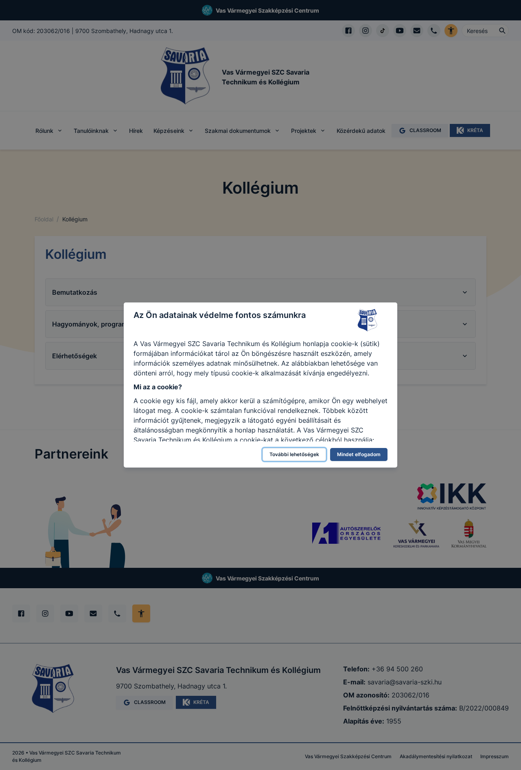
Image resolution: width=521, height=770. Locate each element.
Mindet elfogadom (359, 454)
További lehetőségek (294, 454)
